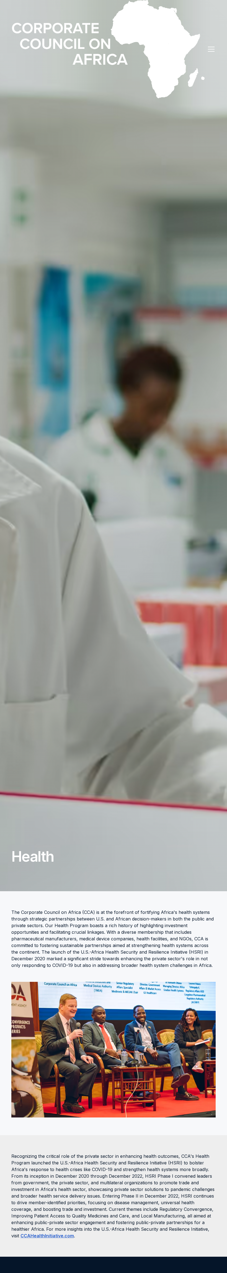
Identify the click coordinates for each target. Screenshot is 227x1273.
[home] (108, 49)
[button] (210, 49)
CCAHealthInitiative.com (47, 1235)
